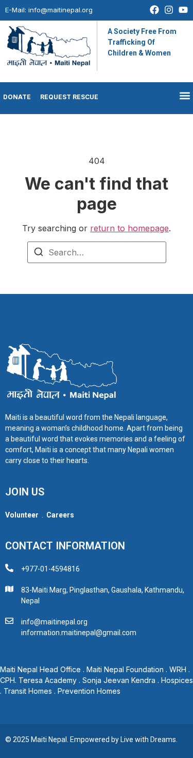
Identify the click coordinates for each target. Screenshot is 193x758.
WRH (177, 669)
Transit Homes (28, 691)
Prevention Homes (90, 691)
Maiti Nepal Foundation (125, 669)
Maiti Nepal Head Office (40, 669)
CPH (7, 680)
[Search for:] (96, 252)
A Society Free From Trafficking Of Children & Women (142, 42)
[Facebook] (154, 9)
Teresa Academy (48, 680)
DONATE (15, 97)
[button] (184, 95)
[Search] (38, 253)
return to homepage (129, 228)
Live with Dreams (148, 739)
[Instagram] (168, 9)
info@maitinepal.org (60, 10)
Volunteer (22, 515)
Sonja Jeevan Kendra (118, 680)
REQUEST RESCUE (69, 97)
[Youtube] (183, 9)
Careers (60, 515)
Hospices (177, 680)
